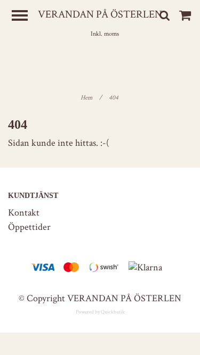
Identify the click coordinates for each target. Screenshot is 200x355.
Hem (91, 98)
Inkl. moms (105, 34)
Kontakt (23, 213)
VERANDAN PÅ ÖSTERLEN (100, 14)
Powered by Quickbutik (100, 312)
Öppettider (29, 227)
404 (114, 98)
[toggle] (25, 16)
